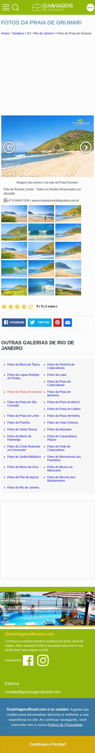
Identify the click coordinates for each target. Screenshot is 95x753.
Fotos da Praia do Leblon (64, 409)
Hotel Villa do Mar (13, 600)
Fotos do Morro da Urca (22, 467)
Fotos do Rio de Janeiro (23, 487)
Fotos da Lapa (56, 374)
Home (5, 33)
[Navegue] (6, 8)
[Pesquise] (15, 7)
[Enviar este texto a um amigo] (67, 322)
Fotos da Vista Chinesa (62, 422)
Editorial (12, 684)
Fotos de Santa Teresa (22, 429)
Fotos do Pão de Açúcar (23, 477)
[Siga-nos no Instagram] (44, 660)
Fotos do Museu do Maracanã (60, 468)
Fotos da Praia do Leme (23, 415)
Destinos (18, 33)
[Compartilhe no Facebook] (13, 322)
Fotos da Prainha (18, 422)
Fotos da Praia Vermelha (63, 415)
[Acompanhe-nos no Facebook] (29, 660)
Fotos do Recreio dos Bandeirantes (61, 479)
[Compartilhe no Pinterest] (57, 322)
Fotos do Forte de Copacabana (58, 448)
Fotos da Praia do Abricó (63, 402)
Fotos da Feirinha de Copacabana (61, 366)
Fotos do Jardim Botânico (24, 456)
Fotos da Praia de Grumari (24, 392)
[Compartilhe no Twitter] (39, 322)
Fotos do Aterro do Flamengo (19, 438)
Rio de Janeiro (44, 33)
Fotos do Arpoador (59, 429)
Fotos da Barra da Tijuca (23, 364)
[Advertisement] (47, 75)
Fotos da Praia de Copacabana (59, 383)
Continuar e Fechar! (47, 744)
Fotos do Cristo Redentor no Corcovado (23, 448)
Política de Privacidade (65, 725)
